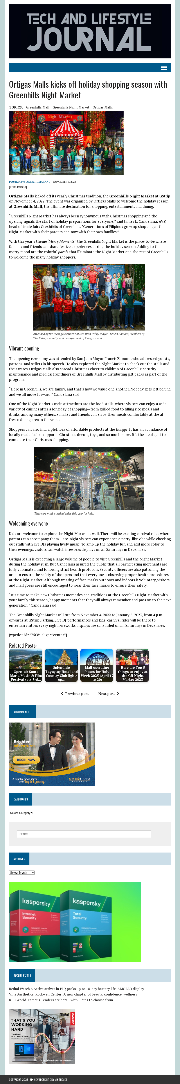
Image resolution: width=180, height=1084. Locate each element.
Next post (106, 693)
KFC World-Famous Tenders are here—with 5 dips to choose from (61, 999)
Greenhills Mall (37, 107)
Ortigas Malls (103, 107)
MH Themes (61, 1079)
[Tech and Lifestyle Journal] (90, 31)
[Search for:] (84, 833)
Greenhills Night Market (71, 107)
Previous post (77, 693)
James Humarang (37, 181)
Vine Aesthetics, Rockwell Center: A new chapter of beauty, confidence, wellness (73, 994)
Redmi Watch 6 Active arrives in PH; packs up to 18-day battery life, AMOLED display (76, 988)
